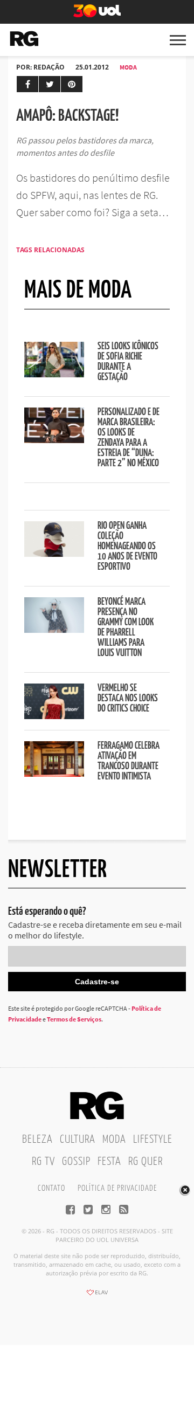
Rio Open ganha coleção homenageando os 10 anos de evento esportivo (127, 546)
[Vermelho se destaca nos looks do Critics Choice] (54, 716)
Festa (109, 1161)
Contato (51, 1188)
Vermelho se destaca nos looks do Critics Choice (128, 699)
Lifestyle (152, 1139)
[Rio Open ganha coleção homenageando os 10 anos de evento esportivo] (54, 554)
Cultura (77, 1139)
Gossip (76, 1161)
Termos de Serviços (74, 1019)
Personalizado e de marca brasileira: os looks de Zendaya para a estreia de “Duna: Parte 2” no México (129, 438)
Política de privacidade (117, 1188)
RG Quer (145, 1161)
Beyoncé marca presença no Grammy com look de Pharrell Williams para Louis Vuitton (126, 627)
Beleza (37, 1139)
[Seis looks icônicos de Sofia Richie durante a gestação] (54, 374)
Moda (128, 67)
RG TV (43, 1161)
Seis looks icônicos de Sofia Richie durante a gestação (128, 362)
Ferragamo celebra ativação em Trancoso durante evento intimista (129, 761)
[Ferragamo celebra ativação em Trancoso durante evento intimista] (54, 773)
